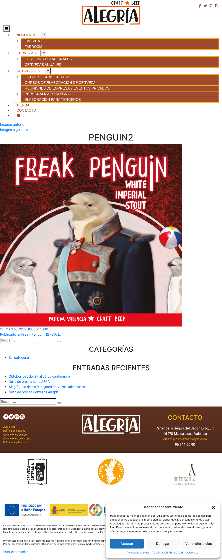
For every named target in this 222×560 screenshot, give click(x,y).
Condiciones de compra (17, 438)
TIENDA (22, 105)
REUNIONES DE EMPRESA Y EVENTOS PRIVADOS (67, 88)
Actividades (28, 71)
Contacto (26, 110)
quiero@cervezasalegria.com (185, 439)
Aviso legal (192, 552)
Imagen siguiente (14, 129)
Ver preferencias (198, 544)
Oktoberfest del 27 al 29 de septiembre (39, 376)
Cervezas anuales (43, 65)
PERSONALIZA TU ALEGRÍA (48, 94)
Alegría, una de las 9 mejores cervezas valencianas (47, 387)
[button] (213, 507)
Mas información (15, 552)
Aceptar (127, 544)
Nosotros (26, 35)
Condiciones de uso (15, 434)
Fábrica (32, 41)
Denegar (163, 544)
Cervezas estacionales (48, 59)
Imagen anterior (13, 124)
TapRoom (33, 47)
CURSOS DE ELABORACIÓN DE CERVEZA (60, 83)
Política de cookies (138, 552)
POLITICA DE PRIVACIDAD (168, 552)
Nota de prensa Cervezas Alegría (34, 392)
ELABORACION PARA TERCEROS (53, 99)
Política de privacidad (15, 442)
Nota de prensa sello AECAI (30, 382)
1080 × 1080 (38, 329)
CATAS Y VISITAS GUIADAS (47, 77)
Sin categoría (19, 358)
